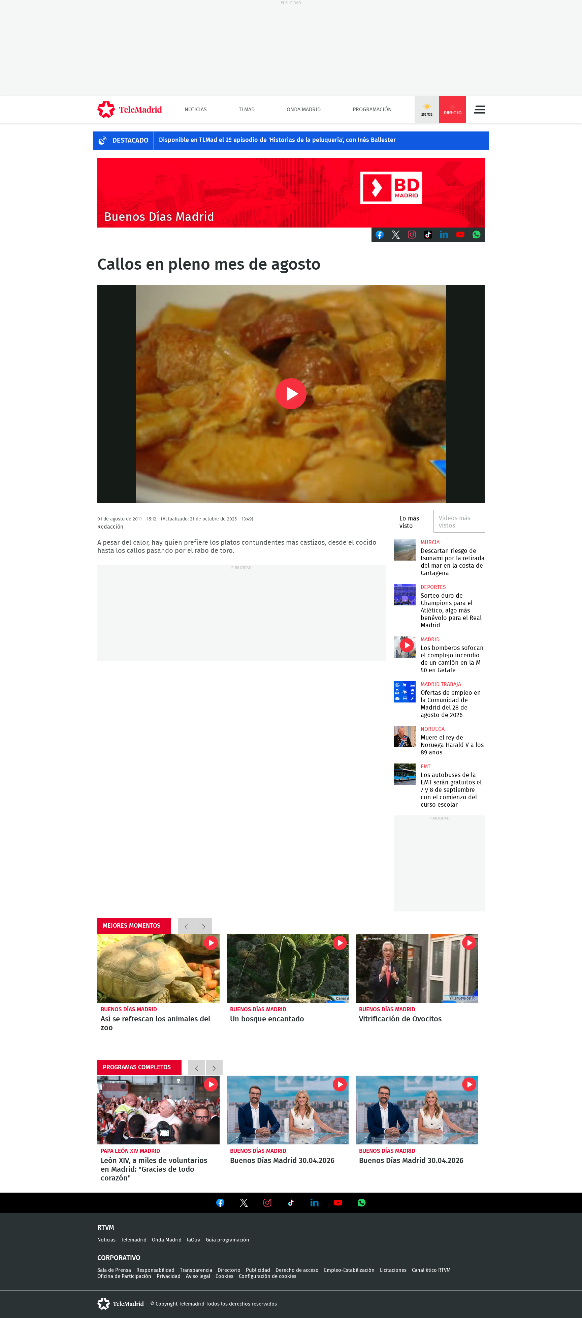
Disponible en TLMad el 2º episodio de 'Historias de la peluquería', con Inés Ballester (277, 140)
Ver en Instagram (267, 1202)
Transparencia (196, 1270)
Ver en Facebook (220, 1204)
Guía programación (227, 1239)
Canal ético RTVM (431, 1270)
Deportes (433, 587)
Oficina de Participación (124, 1276)
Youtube (460, 235)
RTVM (105, 1227)
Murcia (430, 542)
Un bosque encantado (288, 968)
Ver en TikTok (291, 1204)
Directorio (229, 1270)
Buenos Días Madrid (129, 1009)
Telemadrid (134, 1239)
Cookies (224, 1276)
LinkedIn (444, 235)
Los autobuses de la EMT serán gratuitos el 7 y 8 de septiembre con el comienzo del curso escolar (404, 774)
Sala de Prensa (114, 1270)
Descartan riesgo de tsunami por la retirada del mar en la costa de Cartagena (404, 550)
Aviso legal (198, 1276)
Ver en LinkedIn (314, 1202)
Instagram (412, 235)
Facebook (379, 235)
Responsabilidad (155, 1270)
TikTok (428, 235)
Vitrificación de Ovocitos (417, 968)
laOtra (193, 1239)
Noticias (196, 109)
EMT (425, 766)
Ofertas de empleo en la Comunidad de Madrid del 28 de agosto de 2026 (404, 691)
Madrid (430, 639)
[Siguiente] (203, 926)
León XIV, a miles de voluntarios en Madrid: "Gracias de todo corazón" (158, 1110)
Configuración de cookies (267, 1276)
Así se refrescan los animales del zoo (158, 968)
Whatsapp (476, 235)
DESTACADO (130, 140)
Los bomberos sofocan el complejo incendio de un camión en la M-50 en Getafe (404, 647)
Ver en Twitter (244, 1204)
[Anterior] (186, 926)
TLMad (247, 109)
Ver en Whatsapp (361, 1202)
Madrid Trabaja (441, 684)
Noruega (433, 729)
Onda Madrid (304, 109)
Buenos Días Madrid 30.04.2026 (288, 1110)
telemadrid (120, 1303)
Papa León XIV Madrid (130, 1151)
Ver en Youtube (338, 1202)
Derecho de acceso (297, 1270)
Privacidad (169, 1276)
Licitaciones (393, 1270)
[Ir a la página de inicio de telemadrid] (129, 109)
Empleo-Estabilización (349, 1270)
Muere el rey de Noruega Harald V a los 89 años (404, 736)
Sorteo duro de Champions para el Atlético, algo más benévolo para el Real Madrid (404, 594)
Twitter (396, 235)
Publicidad (258, 1270)
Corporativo (118, 1258)
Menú (479, 109)
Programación (372, 109)
